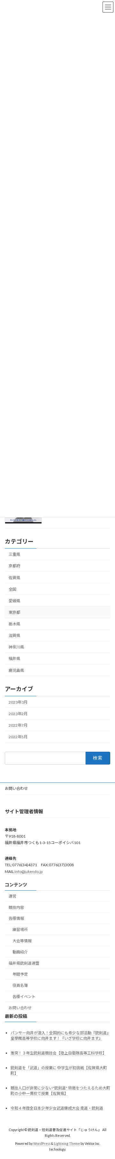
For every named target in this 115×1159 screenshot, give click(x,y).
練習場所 (20, 929)
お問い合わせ (16, 788)
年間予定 (20, 974)
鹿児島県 (16, 670)
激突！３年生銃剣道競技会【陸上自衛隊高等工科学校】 (58, 1053)
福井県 (14, 658)
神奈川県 (16, 647)
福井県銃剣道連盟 (24, 962)
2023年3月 (18, 702)
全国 (12, 589)
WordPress (41, 1144)
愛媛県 (14, 600)
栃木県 (14, 624)
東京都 (14, 612)
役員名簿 (20, 985)
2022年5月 (18, 736)
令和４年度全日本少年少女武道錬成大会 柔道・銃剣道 (57, 1108)
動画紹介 (20, 952)
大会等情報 (22, 940)
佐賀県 (14, 577)
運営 (12, 896)
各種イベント (23, 996)
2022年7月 (18, 725)
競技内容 (16, 907)
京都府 (14, 565)
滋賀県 (14, 635)
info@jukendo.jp (28, 871)
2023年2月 (18, 713)
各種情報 (16, 918)
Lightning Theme (67, 1144)
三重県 (14, 554)
